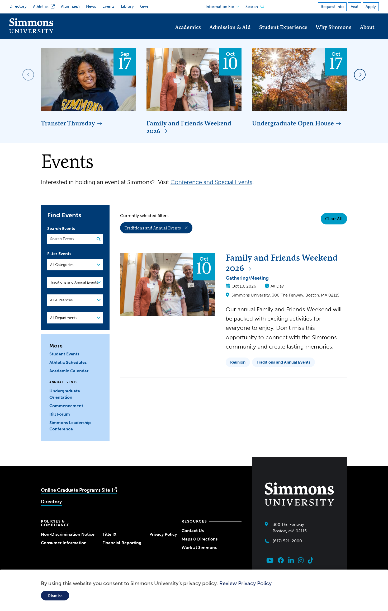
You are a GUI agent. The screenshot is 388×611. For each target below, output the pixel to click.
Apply (371, 6)
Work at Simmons (199, 547)
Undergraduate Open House (293, 123)
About (367, 27)
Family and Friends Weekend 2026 (188, 127)
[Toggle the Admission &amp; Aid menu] (230, 34)
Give (144, 6)
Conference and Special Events (211, 182)
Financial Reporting (121, 542)
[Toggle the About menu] (367, 34)
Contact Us (193, 530)
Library (127, 6)
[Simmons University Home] (31, 31)
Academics (188, 27)
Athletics (41, 6)
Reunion (237, 362)
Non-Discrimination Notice (67, 534)
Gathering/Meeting (247, 278)
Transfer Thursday (68, 123)
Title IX (109, 534)
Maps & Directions (199, 539)
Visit (354, 6)
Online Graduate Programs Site (75, 490)
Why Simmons (333, 27)
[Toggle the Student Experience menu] (283, 34)
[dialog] (194, 590)
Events (108, 6)
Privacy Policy (163, 534)
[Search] (96, 239)
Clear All (334, 219)
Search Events (61, 228)
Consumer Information (64, 542)
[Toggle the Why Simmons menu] (333, 34)
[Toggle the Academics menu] (188, 34)
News (91, 6)
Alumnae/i (70, 6)
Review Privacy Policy (245, 583)
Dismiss (55, 595)
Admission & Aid (230, 27)
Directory (18, 6)
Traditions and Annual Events (153, 228)
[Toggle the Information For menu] (220, 5)
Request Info (332, 6)
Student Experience (283, 27)
